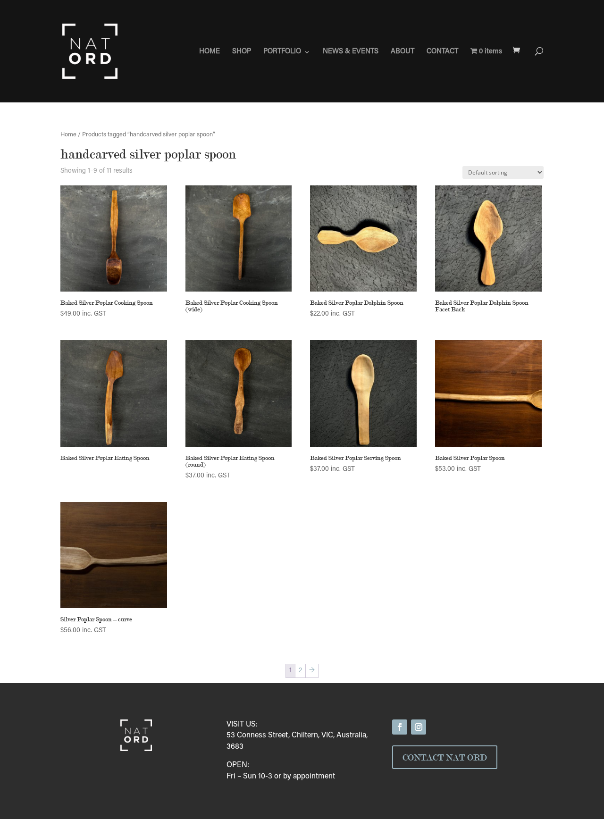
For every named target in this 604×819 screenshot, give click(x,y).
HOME (209, 52)
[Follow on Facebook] (399, 727)
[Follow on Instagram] (418, 727)
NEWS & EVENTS (350, 52)
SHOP (241, 52)
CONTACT (442, 52)
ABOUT (402, 52)
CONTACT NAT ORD (445, 757)
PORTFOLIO (282, 52)
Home (68, 135)
